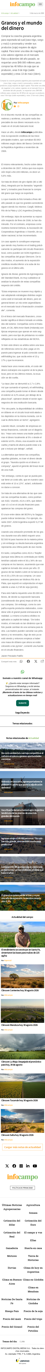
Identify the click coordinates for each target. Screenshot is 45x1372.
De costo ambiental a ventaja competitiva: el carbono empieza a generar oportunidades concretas (22, 756)
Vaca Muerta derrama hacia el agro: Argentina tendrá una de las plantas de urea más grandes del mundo (22, 813)
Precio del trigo (33, 1318)
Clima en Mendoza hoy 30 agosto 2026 (19, 1024)
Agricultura (33, 1205)
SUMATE (22, 703)
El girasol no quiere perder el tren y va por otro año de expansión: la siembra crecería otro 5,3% (21, 898)
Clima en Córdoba (33, 1279)
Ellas (33, 1240)
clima (22, 1341)
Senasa (33, 1212)
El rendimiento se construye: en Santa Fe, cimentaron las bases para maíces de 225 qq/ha (20, 952)
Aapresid (7, 960)
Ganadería (12, 1248)
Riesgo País (12, 1311)
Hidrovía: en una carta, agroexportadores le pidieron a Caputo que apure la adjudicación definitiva (21, 784)
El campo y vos (33, 1232)
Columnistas (9, 764)
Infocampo (5, 13)
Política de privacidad (22, 1188)
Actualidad (14, 13)
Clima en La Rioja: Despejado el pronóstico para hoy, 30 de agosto (21, 1063)
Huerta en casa (33, 1248)
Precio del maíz (12, 1318)
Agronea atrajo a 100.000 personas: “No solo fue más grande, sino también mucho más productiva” (21, 841)
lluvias (12, 1267)
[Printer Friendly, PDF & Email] (42, 662)
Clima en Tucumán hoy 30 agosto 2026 (19, 1100)
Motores (12, 1255)
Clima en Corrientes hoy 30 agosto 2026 (19, 990)
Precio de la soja (33, 1311)
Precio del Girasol (12, 1326)
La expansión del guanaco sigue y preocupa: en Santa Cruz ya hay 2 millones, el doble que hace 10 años (22, 869)
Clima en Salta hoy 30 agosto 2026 (17, 1134)
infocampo (8, 792)
